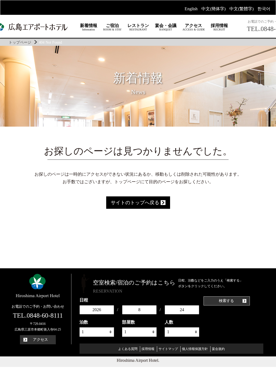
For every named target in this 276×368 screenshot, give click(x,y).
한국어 (263, 8)
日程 (84, 300)
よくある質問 (127, 349)
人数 (169, 322)
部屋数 (128, 322)
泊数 (84, 322)
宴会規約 (218, 349)
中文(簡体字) (213, 8)
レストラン (138, 27)
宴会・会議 (166, 27)
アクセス (193, 27)
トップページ (20, 42)
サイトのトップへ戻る (136, 202)
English (191, 8)
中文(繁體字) (241, 8)
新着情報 (88, 27)
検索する (227, 301)
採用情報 (219, 27)
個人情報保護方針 (195, 349)
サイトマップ (168, 349)
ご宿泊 (112, 27)
